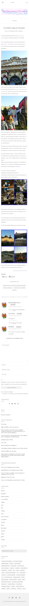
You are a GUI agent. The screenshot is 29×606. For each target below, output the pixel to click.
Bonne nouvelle (5, 496)
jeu (18, 572)
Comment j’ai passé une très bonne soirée (14, 393)
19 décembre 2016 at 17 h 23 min (15, 306)
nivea (19, 579)
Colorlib (13, 601)
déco (2, 505)
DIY (2, 508)
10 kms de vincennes (7, 561)
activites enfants (17, 561)
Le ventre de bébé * (7, 391)
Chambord (18, 166)
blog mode (17, 563)
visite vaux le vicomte (19, 287)
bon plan (14, 565)
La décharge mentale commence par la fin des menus (14, 448)
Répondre (13, 304)
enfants (3, 511)
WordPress (23, 601)
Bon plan (3, 493)
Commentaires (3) (14, 281)
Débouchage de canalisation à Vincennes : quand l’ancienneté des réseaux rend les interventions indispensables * (13, 455)
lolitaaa (21, 31)
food (2, 513)
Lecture (3, 522)
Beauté (3, 490)
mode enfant (5, 579)
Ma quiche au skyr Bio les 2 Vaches (16, 480)
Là (2, 577)
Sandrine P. (4, 477)
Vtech (24, 588)
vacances (13, 588)
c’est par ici (25, 270)
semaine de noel (6, 586)
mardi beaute (16, 577)
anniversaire (5, 563)
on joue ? (3, 531)
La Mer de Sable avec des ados (8, 451)
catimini (17, 568)
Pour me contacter (5, 414)
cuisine (3, 502)
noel (24, 579)
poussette (19, 584)
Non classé (3, 528)
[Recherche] (27, 2)
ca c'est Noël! (4, 499)
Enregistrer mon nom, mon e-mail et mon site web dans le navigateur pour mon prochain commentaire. (14, 383)
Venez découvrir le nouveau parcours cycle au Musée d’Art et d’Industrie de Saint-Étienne (14, 436)
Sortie (2, 533)
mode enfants (13, 579)
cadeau (12, 568)
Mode (2, 525)
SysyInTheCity (4, 470)
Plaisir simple (11, 584)
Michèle (11, 326)
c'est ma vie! (21, 565)
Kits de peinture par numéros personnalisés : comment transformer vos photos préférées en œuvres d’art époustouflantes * (13, 431)
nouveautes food (6, 581)
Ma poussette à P (14, 302)
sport (8, 588)
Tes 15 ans (3, 424)
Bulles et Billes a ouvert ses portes (10, 427)
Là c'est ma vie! (5, 516)
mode (23, 577)
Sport (2, 536)
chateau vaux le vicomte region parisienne (14, 285)
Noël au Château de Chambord (8, 445)
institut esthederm (10, 572)
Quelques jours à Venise (7, 439)
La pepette (4, 519)
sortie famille (19, 586)
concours (4, 570)
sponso (3, 588)
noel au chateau (8, 287)
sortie (13, 586)
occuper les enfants (17, 581)
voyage (14, 20)
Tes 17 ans (3, 442)
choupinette (24, 568)
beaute (11, 563)
